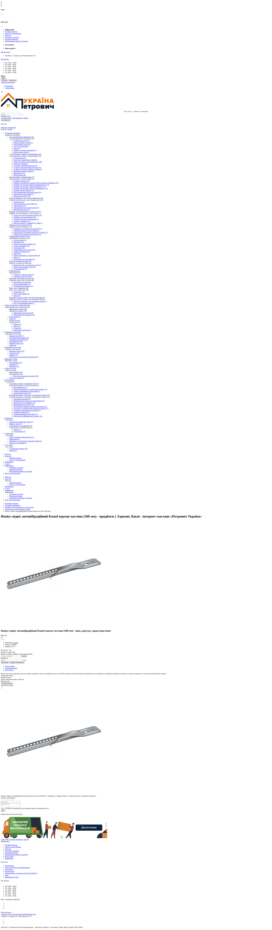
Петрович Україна (11, 503)
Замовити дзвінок (21, 118)
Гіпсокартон (9, 866)
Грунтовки (9, 869)
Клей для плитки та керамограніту (17, 867)
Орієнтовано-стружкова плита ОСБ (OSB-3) (21, 873)
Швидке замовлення (17, 662)
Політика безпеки (11, 39)
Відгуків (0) (9, 670)
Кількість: (4, 658)
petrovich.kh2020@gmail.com (25, 914)
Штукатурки (9, 871)
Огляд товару (10, 666)
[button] (5, 52)
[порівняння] (4, 639)
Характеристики (11, 668)
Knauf (16, 643)
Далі (3, 810)
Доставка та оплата (12, 37)
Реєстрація (9, 86)
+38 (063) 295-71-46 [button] (8, 914)
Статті (7, 464)
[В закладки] (2, 639)
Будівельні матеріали (12, 505)
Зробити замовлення (8, 127)
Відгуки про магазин (12, 473)
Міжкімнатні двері (11, 877)
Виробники (9, 462)
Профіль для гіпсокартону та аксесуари (19, 507)
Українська (12, 80)
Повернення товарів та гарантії (16, 41)
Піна (6, 875)
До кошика (5, 662)
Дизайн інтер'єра (11, 32)
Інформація (9, 466)
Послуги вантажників (13, 33)
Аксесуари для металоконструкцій (17, 509)
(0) (2, 637)
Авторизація (9, 88)
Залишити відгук (7, 683)
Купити (24, 656)
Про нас (8, 35)
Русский (4, 80)
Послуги (8, 456)
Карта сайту (9, 856)
